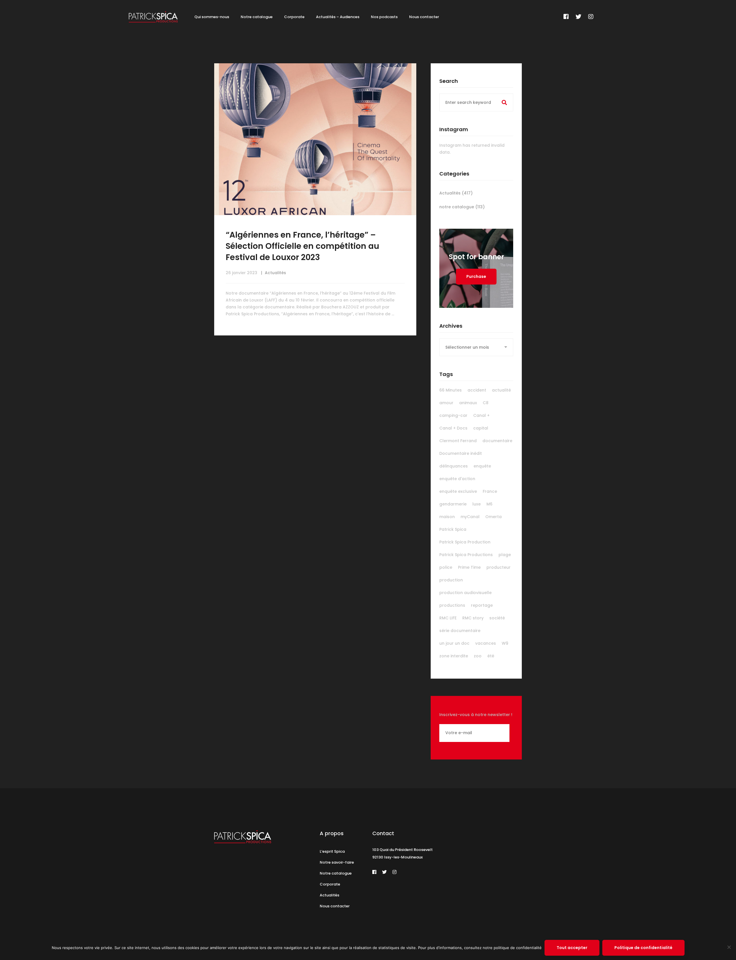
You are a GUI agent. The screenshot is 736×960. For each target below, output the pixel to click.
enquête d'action (457, 479)
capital (480, 428)
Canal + (481, 415)
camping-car (453, 415)
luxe (476, 504)
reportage (482, 605)
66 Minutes (450, 390)
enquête (482, 466)
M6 (489, 504)
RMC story (473, 618)
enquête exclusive (458, 491)
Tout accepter (572, 948)
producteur (498, 567)
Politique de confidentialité (643, 948)
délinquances (453, 466)
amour (446, 403)
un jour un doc (454, 643)
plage (505, 555)
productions (452, 605)
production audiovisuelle (465, 593)
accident (476, 390)
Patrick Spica (452, 529)
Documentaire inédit (460, 453)
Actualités (275, 273)
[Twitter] (578, 16)
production (451, 580)
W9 (505, 643)
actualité (501, 390)
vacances (485, 643)
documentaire (497, 441)
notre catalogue (462, 207)
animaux (468, 403)
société (497, 618)
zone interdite (453, 656)
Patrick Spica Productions (466, 555)
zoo (478, 656)
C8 (485, 403)
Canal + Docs (453, 428)
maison (447, 517)
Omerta (493, 517)
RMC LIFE (448, 618)
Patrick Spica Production (464, 542)
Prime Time (469, 567)
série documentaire (459, 630)
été (490, 656)
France (490, 491)
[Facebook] (566, 16)
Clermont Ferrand (458, 441)
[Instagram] (590, 16)
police (445, 567)
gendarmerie (453, 504)
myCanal (470, 517)
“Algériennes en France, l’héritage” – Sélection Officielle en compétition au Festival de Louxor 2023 (302, 246)
